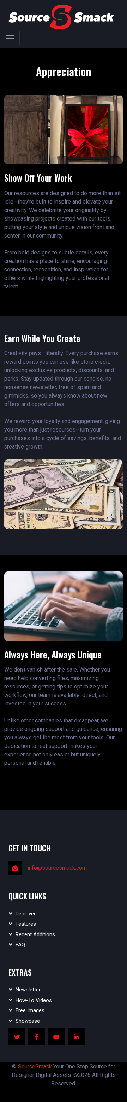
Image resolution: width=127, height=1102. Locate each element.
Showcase (28, 1021)
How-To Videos (34, 1000)
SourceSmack (35, 1066)
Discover (26, 913)
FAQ (20, 945)
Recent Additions (35, 934)
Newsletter (28, 989)
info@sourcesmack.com (57, 867)
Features (26, 924)
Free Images (30, 1010)
